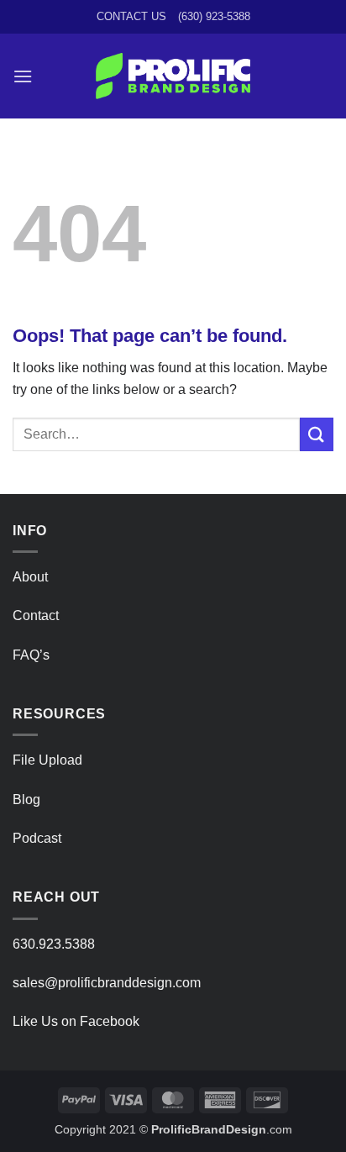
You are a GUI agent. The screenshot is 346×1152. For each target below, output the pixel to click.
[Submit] (316, 434)
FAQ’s (31, 655)
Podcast (37, 838)
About (30, 577)
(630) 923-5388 (214, 16)
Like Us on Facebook (76, 1021)
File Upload (47, 760)
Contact (36, 615)
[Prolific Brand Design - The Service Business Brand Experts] (173, 76)
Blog (26, 799)
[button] (23, 76)
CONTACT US (131, 16)
